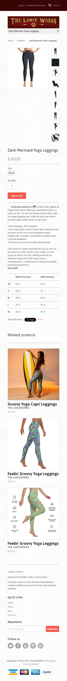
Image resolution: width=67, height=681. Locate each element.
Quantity (12, 180)
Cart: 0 (56, 5)
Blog (10, 611)
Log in (21, 5)
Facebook (18, 646)
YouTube (25, 646)
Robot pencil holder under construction (27, 577)
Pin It (40, 319)
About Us (12, 615)
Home (11, 603)
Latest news (15, 571)
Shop (10, 607)
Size (10, 168)
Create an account (36, 5)
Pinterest (40, 646)
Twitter (10, 646)
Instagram (33, 646)
